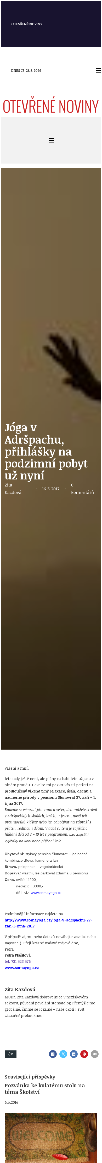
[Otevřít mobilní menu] (98, 70)
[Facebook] (53, 1054)
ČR (10, 1053)
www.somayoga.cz (46, 893)
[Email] (95, 1054)
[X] (63, 1054)
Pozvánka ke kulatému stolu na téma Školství (45, 1088)
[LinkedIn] (74, 1054)
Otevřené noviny (26, 24)
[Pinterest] (84, 1054)
